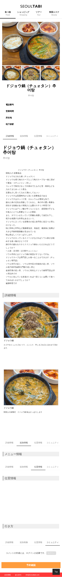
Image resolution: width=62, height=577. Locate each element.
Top (56, 572)
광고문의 (18, 575)
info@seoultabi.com (32, 575)
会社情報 (7, 575)
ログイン (51, 553)
